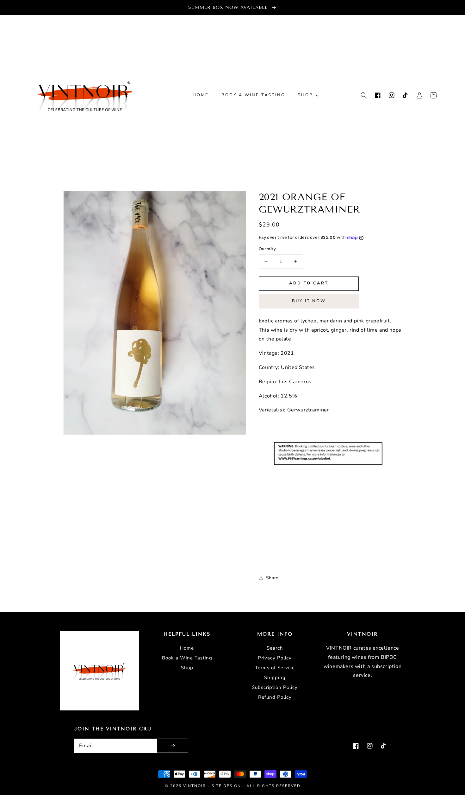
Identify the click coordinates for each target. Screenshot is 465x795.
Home (187, 648)
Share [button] (272, 578)
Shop (187, 668)
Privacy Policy (275, 658)
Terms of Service (275, 668)
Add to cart (308, 283)
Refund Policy (275, 697)
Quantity (267, 249)
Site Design (226, 785)
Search (275, 648)
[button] (364, 95)
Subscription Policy (275, 687)
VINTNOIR (194, 785)
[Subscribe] (172, 746)
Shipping (275, 677)
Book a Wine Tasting (187, 658)
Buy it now (309, 301)
